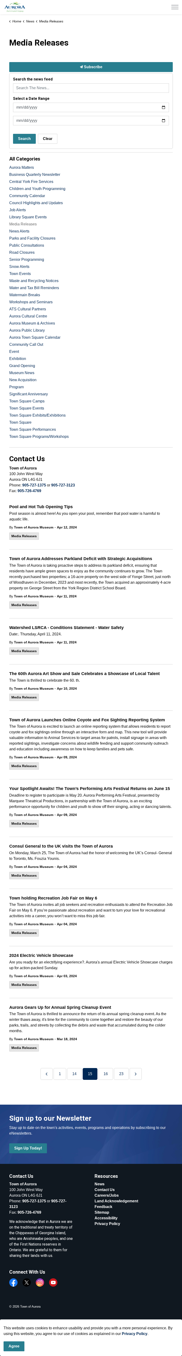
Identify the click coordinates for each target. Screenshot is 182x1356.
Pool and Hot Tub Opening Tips (41, 506)
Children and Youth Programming (37, 189)
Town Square (20, 422)
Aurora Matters (21, 167)
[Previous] (47, 1074)
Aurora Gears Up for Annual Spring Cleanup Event (60, 1007)
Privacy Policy (107, 1224)
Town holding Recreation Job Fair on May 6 (53, 898)
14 (74, 1074)
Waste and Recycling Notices (34, 281)
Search (24, 139)
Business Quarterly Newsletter (34, 175)
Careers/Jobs (107, 1195)
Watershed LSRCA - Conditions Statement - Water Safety (66, 627)
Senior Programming (26, 260)
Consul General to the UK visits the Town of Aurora (61, 846)
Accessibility (106, 1218)
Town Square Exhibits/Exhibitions (37, 415)
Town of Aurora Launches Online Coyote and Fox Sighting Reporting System (87, 720)
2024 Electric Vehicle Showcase (41, 955)
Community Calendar (27, 196)
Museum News (21, 373)
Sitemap (102, 1212)
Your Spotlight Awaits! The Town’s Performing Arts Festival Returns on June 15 (89, 788)
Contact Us (105, 1190)
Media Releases (24, 536)
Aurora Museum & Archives (32, 323)
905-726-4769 (29, 491)
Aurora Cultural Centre (28, 316)
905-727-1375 (34, 485)
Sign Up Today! (28, 1148)
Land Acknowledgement (116, 1201)
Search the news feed (33, 79)
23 (121, 1074)
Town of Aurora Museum (33, 527)
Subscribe (92, 67)
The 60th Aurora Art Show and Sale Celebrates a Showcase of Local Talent (84, 673)
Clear (47, 139)
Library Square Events (28, 217)
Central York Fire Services (31, 182)
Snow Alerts (19, 267)
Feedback (103, 1207)
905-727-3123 (63, 485)
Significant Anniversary (28, 394)
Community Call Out (26, 344)
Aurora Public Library (27, 330)
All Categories (24, 159)
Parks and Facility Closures (32, 238)
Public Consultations (26, 245)
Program (16, 387)
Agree (14, 1346)
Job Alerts (17, 210)
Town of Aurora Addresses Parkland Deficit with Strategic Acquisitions (80, 558)
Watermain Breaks (24, 295)
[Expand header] (175, 7)
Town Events (20, 274)
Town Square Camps (27, 401)
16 (106, 1074)
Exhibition (17, 359)
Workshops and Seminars (31, 302)
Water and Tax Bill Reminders (34, 288)
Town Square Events (26, 408)
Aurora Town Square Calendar (34, 337)
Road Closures (22, 252)
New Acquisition (22, 380)
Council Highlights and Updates (36, 203)
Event (14, 352)
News (100, 1184)
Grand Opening (22, 366)
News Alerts (19, 231)
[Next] (136, 1074)
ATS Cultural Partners (27, 309)
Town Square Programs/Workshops (39, 437)
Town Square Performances (32, 429)
